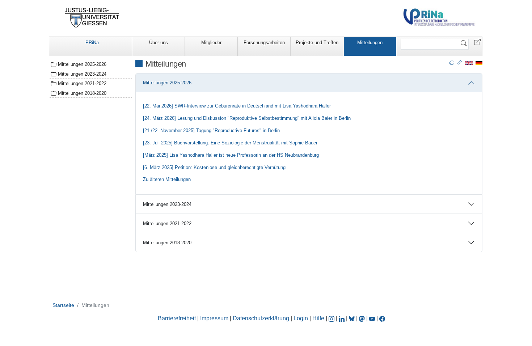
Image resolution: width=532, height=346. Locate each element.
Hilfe (318, 318)
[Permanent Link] (460, 62)
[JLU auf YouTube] (372, 318)
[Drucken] (451, 62)
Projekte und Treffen (317, 42)
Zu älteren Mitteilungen (167, 179)
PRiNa (92, 42)
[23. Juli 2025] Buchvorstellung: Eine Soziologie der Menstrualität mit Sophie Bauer (230, 142)
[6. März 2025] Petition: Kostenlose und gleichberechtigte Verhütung (214, 167)
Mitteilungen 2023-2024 (167, 204)
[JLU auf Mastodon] (362, 318)
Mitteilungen (370, 42)
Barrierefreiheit (177, 318)
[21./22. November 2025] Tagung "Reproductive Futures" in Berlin (211, 130)
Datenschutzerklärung (261, 318)
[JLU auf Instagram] (332, 318)
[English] (469, 62)
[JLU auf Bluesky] (352, 318)
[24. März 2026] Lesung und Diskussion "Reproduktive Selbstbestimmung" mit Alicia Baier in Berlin (247, 118)
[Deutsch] (479, 62)
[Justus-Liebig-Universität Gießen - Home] (92, 18)
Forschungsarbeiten (264, 42)
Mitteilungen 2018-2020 (167, 242)
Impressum (214, 318)
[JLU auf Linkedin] (342, 318)
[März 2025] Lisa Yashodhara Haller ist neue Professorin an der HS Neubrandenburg (231, 155)
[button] (477, 41)
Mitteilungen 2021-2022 (167, 223)
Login (301, 318)
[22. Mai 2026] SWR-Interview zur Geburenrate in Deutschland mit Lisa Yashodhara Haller (237, 106)
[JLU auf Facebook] (382, 318)
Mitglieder (211, 42)
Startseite (63, 305)
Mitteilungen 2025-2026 (167, 82)
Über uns (158, 42)
